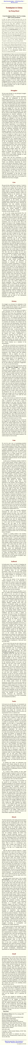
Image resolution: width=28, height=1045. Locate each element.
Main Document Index (9, 1)
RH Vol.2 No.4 (14, 2)
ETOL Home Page (19, 1)
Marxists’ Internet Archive (17, 1042)
